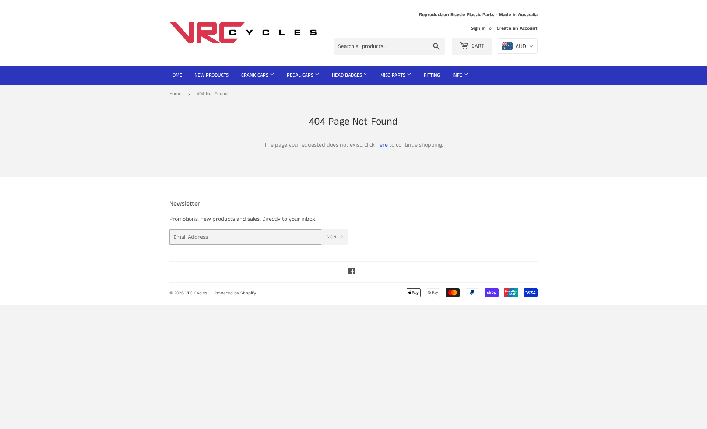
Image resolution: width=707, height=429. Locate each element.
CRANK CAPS (255, 75)
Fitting (432, 75)
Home (175, 75)
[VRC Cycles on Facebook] (352, 272)
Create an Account (517, 28)
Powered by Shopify (235, 293)
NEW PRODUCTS (211, 75)
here (382, 145)
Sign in (478, 28)
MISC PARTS (393, 75)
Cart (477, 46)
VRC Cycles (196, 293)
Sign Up (335, 237)
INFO (458, 75)
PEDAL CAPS (301, 75)
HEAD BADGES (347, 75)
